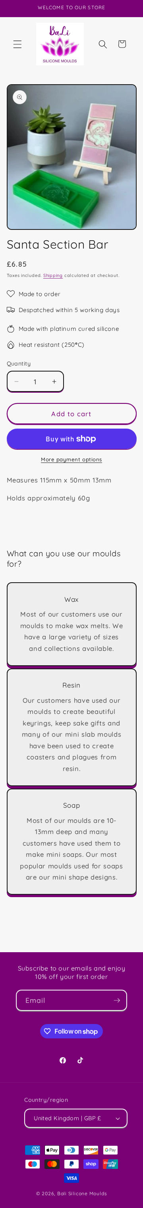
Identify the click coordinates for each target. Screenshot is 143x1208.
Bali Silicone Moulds (82, 1193)
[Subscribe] (116, 1000)
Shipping (53, 275)
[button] (17, 43)
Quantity (19, 363)
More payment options (71, 459)
